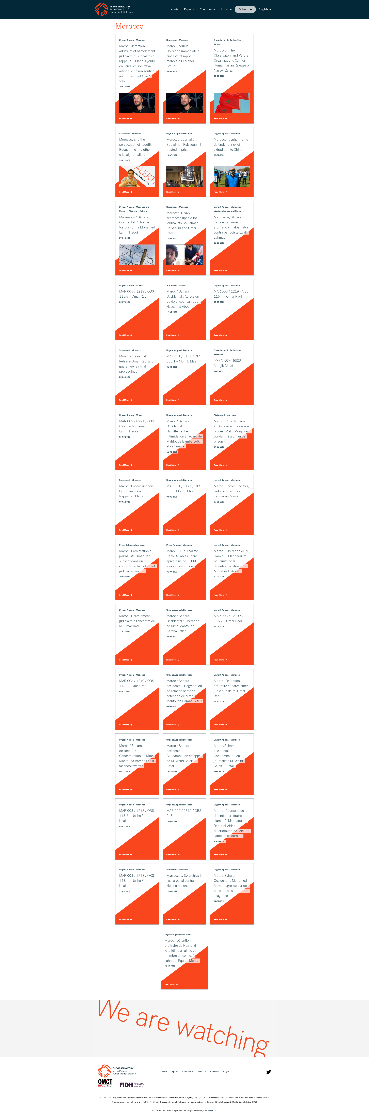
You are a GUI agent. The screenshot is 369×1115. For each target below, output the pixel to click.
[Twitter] (268, 1072)
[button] (213, 9)
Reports (189, 9)
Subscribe (245, 9)
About (225, 9)
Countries (206, 9)
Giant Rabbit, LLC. (210, 1111)
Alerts (174, 9)
